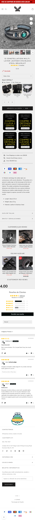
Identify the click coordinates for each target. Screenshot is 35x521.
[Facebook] (2, 451)
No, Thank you (17, 82)
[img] (5, 338)
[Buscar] (6, 9)
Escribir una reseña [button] (17, 314)
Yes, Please (7, 82)
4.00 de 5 (22, 296)
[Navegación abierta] (2, 9)
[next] (32, 52)
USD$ (16, 495)
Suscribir (9, 484)
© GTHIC (17, 499)
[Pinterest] (15, 451)
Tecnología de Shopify (17, 502)
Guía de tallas (8, 213)
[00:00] (17, 32)
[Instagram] (11, 451)
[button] (15, 65)
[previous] (2, 52)
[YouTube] (19, 451)
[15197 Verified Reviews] (17, 426)
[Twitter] (7, 451)
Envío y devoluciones (11, 218)
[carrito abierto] (32, 9)
